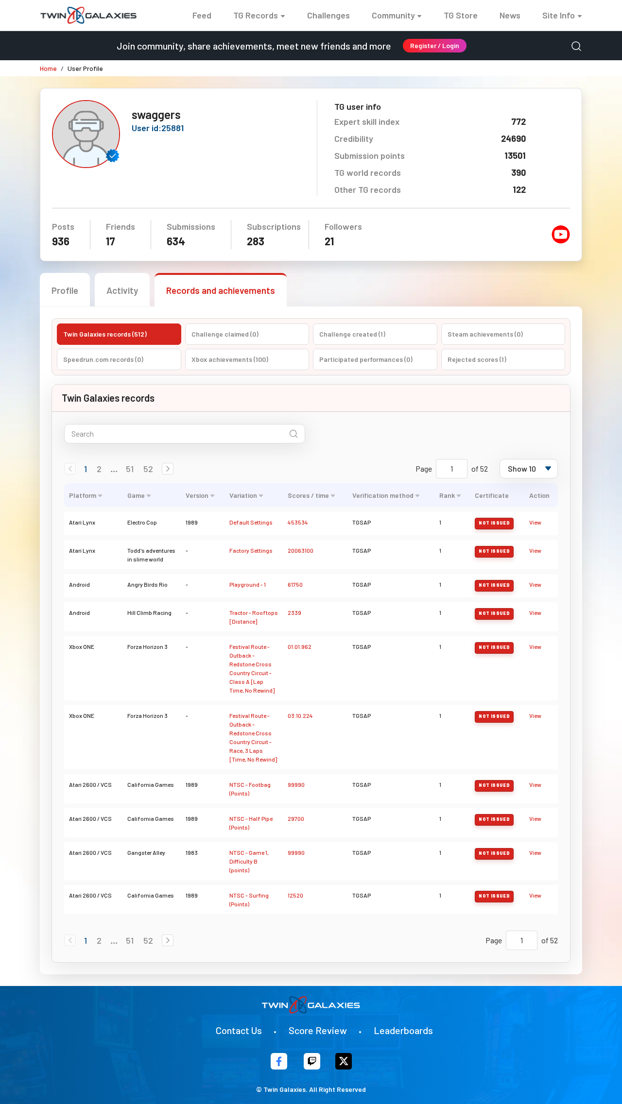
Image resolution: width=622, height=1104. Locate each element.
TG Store (461, 15)
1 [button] (85, 468)
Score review (318, 1030)
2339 (294, 612)
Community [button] (393, 15)
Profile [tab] (65, 290)
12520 (295, 895)
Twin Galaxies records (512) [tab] (105, 334)
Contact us (239, 1030)
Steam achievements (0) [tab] (485, 334)
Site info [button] (558, 15)
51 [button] (130, 468)
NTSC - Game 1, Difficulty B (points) (249, 861)
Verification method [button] (383, 495)
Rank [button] (447, 495)
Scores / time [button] (308, 495)
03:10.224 (300, 715)
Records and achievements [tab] (220, 290)
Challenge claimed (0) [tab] (225, 334)
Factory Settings (251, 550)
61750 (295, 584)
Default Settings (251, 522)
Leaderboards (403, 1030)
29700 (296, 818)
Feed (201, 15)
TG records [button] (255, 15)
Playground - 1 (247, 584)
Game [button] (136, 495)
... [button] (114, 469)
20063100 (300, 550)
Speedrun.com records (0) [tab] (103, 359)
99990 (296, 784)
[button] (167, 469)
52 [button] (148, 468)
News (510, 15)
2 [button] (99, 468)
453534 (298, 522)
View (535, 522)
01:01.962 (299, 646)
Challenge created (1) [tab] (352, 334)
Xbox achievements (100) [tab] (229, 359)
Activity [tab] (122, 290)
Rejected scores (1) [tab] (477, 359)
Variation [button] (243, 495)
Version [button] (197, 495)
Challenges (328, 15)
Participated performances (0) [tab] (366, 359)
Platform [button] (82, 495)
